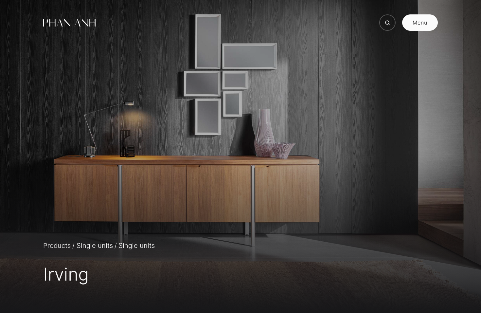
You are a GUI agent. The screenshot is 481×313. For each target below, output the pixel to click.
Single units (95, 245)
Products (57, 245)
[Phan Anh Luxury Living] (69, 23)
